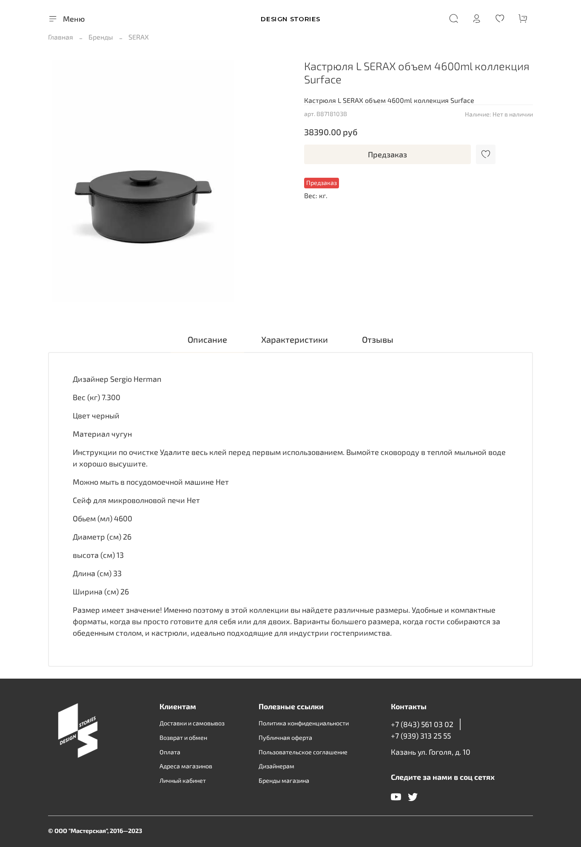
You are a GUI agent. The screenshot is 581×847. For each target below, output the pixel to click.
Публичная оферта (285, 737)
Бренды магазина (284, 780)
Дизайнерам (276, 766)
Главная (60, 37)
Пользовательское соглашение (303, 752)
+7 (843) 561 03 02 (422, 724)
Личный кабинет (182, 780)
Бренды (100, 37)
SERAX (138, 37)
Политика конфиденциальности (304, 723)
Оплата (169, 752)
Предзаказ (387, 154)
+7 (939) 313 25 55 (421, 735)
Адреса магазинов (185, 766)
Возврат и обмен (183, 737)
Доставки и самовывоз (192, 723)
